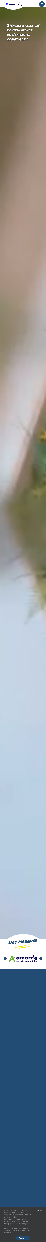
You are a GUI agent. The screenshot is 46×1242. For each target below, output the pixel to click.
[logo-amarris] (13, 3)
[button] (5, 958)
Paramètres (36, 1210)
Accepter (23, 1238)
